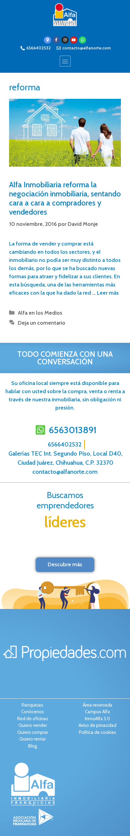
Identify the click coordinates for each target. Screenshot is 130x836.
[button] (65, 61)
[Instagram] (65, 40)
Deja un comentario (41, 322)
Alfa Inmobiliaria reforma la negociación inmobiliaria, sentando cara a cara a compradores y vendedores (65, 198)
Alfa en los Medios (40, 312)
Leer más (108, 292)
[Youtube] (73, 40)
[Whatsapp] (82, 40)
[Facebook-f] (56, 40)
